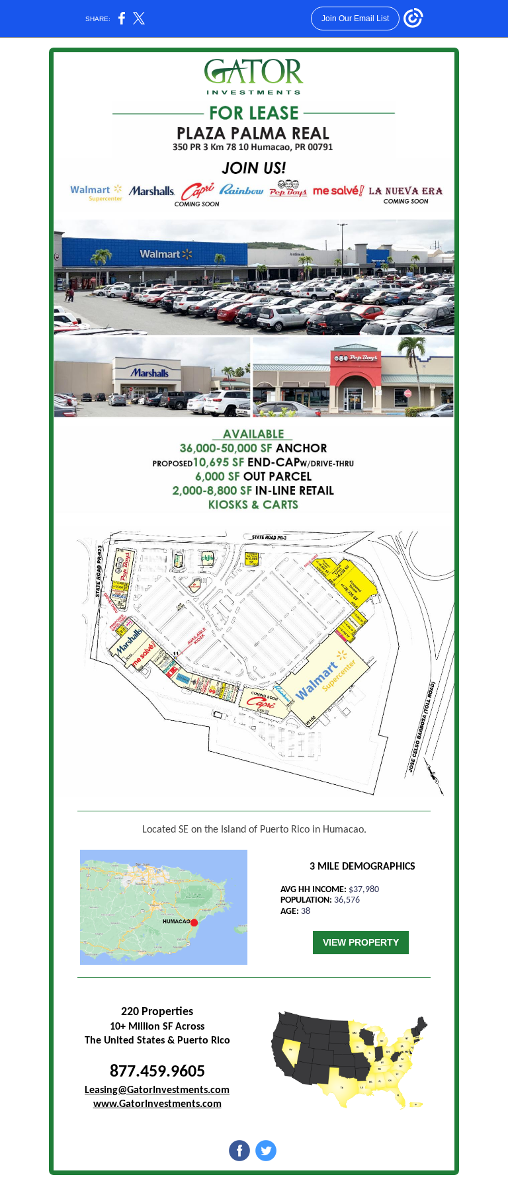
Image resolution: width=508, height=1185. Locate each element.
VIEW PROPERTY (361, 942)
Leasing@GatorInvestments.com (157, 1090)
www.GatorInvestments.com (157, 1104)
